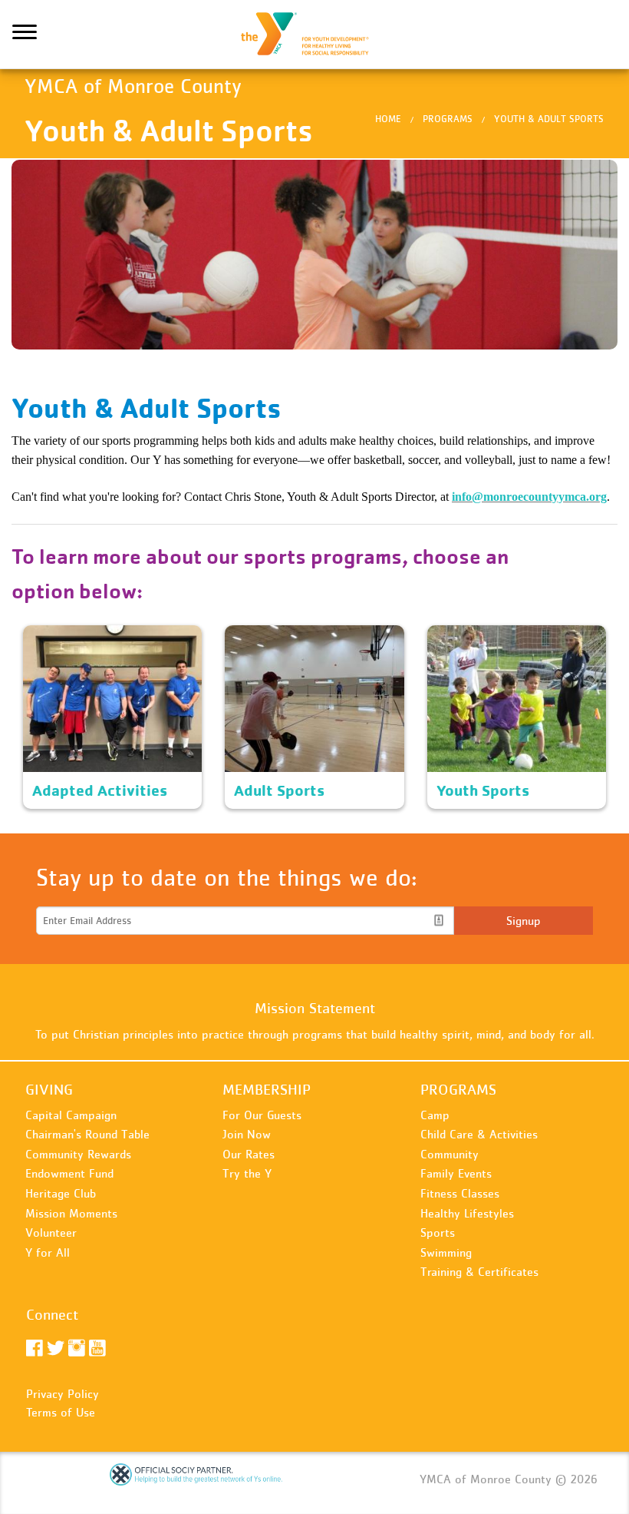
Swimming (446, 1252)
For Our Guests (261, 1114)
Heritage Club (60, 1193)
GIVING (49, 1089)
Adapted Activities (71, 634)
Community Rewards (78, 1154)
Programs (448, 118)
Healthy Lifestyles (467, 1213)
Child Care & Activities (479, 1134)
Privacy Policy (62, 1393)
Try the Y (247, 1173)
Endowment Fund (69, 1173)
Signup (523, 920)
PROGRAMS (458, 1089)
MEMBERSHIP (266, 1089)
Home (388, 118)
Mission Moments (71, 1213)
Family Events (456, 1173)
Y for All (47, 1252)
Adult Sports (258, 634)
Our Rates (248, 1154)
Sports (437, 1232)
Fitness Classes (459, 1193)
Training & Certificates (479, 1271)
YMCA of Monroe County (314, 35)
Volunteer (51, 1232)
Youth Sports (461, 634)
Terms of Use (60, 1412)
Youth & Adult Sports (549, 118)
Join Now (246, 1134)
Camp (435, 1114)
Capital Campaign (71, 1114)
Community (449, 1154)
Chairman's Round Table (87, 1134)
